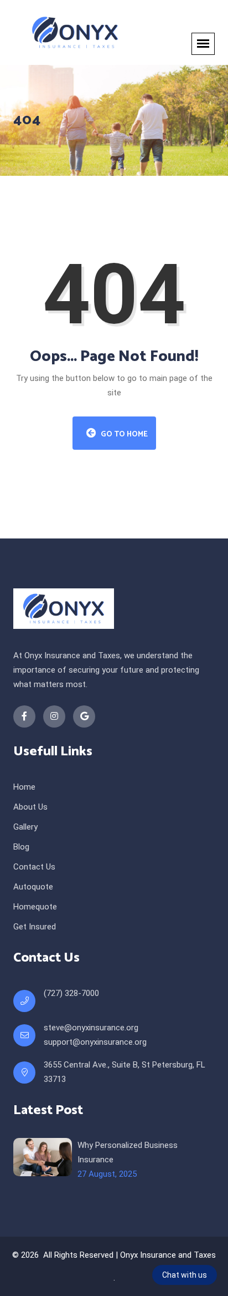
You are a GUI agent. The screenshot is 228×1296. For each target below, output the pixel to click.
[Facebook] (24, 716)
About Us (30, 807)
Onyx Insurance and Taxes (168, 1255)
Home (24, 787)
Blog (21, 847)
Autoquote (33, 887)
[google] (84, 716)
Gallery (25, 827)
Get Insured (34, 927)
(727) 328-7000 (71, 993)
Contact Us (34, 867)
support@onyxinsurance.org (95, 1042)
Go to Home (123, 434)
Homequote (35, 907)
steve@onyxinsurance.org (91, 1028)
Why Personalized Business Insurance (127, 1152)
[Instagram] (54, 716)
